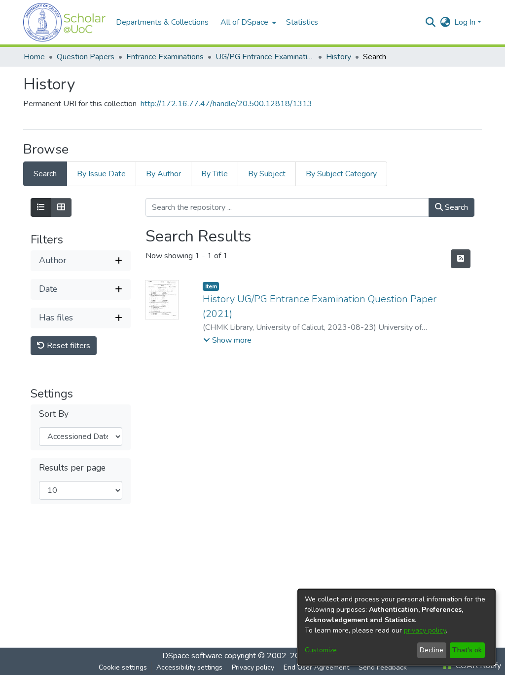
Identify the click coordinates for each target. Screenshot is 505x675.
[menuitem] (247, 22)
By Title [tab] (214, 173)
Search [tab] (45, 173)
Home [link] (34, 56)
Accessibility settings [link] (189, 667)
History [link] (338, 56)
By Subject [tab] (267, 173)
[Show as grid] (61, 207)
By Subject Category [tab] (341, 173)
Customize (321, 650)
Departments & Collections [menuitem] (162, 22)
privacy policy (425, 630)
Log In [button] (465, 22)
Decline (431, 650)
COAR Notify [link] (477, 665)
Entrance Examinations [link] (165, 56)
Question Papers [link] (85, 56)
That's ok (467, 650)
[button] (64, 22)
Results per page (72, 468)
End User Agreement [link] (316, 667)
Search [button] (455, 207)
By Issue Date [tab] (101, 173)
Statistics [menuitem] (302, 22)
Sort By (54, 414)
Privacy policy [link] (253, 667)
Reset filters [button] (67, 345)
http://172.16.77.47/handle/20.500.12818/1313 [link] (226, 103)
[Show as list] (41, 207)
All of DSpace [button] (244, 22)
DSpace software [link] (192, 655)
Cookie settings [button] (123, 667)
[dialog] (396, 627)
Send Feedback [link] (383, 667)
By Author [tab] (163, 173)
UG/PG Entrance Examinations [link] (265, 56)
